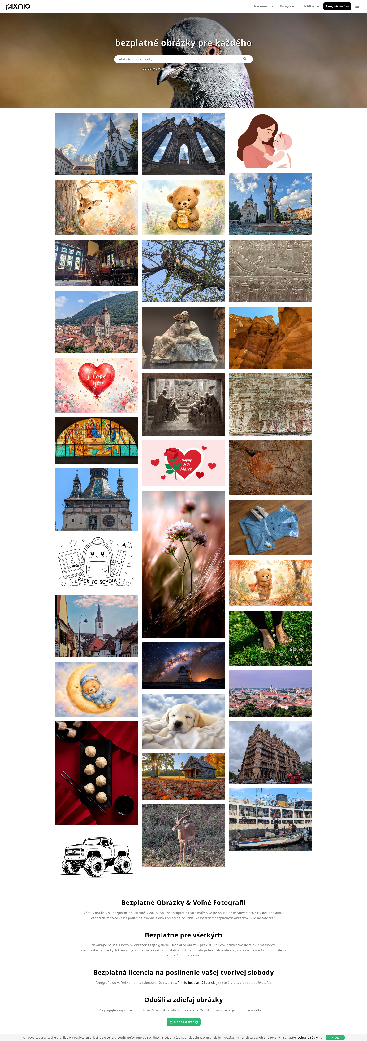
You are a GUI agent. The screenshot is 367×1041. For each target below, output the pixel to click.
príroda (192, 68)
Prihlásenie (311, 6)
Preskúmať (261, 6)
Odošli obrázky (186, 1022)
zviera (177, 68)
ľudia (221, 68)
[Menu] (357, 6)
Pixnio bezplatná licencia (197, 983)
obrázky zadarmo (156, 68)
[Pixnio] (18, 7)
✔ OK (335, 1037)
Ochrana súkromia (310, 1037)
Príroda (207, 68)
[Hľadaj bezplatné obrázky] (245, 59)
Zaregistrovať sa (337, 6)
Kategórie (287, 6)
